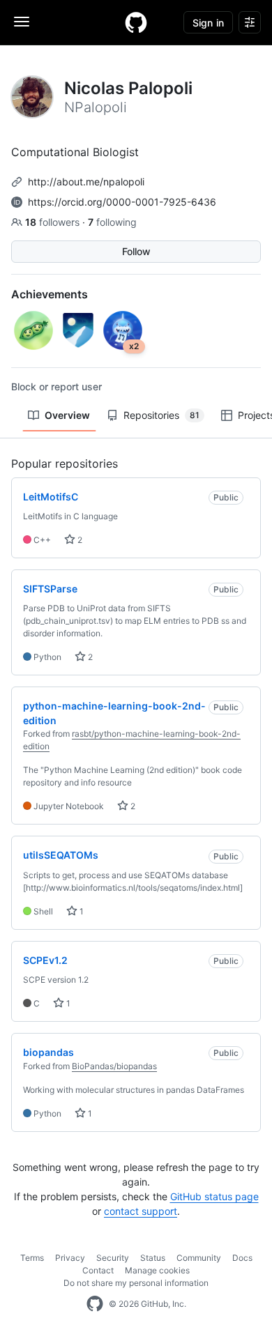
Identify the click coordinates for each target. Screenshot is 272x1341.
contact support (140, 1211)
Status (152, 1257)
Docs (242, 1257)
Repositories (161, 415)
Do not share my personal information (136, 1283)
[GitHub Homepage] (94, 1304)
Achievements (49, 294)
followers (53, 222)
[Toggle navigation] (21, 21)
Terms (32, 1257)
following (112, 222)
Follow (136, 251)
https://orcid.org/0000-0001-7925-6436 (122, 202)
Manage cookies (157, 1270)
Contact (98, 1270)
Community (198, 1257)
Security (112, 1257)
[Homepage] (136, 22)
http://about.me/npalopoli (86, 181)
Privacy (70, 1257)
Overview (67, 415)
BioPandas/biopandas (114, 1066)
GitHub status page (214, 1196)
